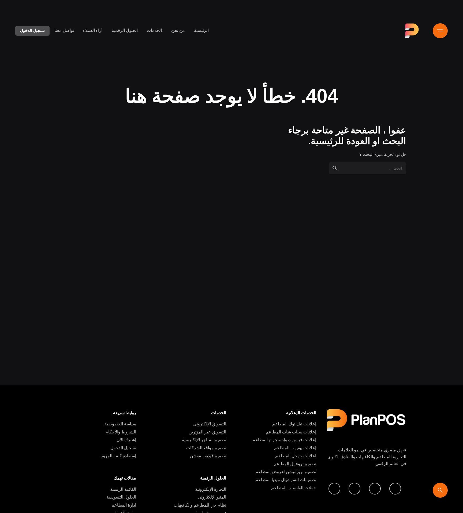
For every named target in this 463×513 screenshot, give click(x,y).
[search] (335, 168)
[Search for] (367, 168)
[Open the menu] (440, 30)
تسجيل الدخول (32, 30)
